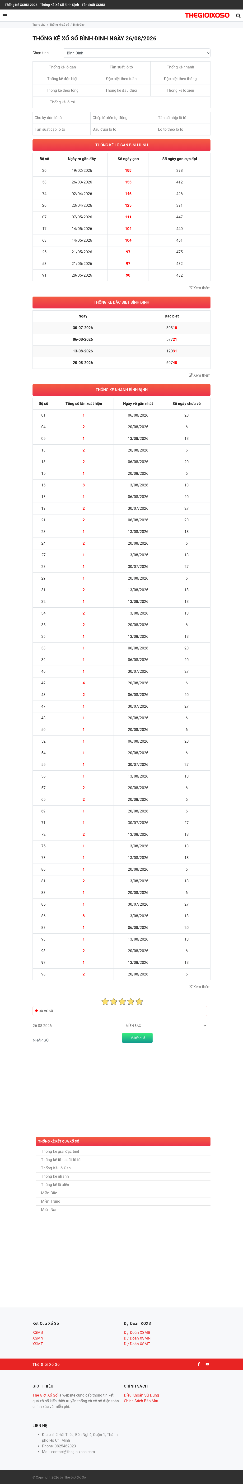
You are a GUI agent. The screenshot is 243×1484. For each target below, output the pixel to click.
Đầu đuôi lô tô (104, 129)
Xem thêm (201, 288)
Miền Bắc (49, 1193)
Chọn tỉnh (41, 53)
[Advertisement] (120, 1093)
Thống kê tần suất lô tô (61, 1159)
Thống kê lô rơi (62, 102)
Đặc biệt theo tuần (121, 79)
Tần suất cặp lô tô (50, 129)
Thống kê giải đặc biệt (60, 1151)
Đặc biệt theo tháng (180, 79)
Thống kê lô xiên (180, 90)
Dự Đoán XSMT (137, 1344)
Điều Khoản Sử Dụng (141, 1395)
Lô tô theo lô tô (170, 129)
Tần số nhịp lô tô (172, 117)
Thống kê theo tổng (62, 90)
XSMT (38, 1344)
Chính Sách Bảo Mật (141, 1401)
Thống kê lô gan (62, 67)
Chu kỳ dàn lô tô (48, 117)
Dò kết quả (137, 1038)
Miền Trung (51, 1201)
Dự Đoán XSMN (137, 1338)
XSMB (38, 1332)
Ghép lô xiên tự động (110, 117)
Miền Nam (50, 1209)
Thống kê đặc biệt (62, 79)
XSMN (38, 1338)
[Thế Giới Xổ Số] (207, 15)
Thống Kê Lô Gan (56, 1168)
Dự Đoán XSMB (137, 1332)
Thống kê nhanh (180, 67)
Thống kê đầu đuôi (121, 90)
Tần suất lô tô (121, 67)
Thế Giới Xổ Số (45, 1395)
